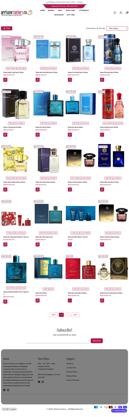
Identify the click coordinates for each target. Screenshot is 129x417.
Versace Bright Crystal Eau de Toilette (13, 72)
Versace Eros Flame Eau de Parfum (81, 269)
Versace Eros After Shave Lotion (48, 214)
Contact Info (71, 368)
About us (70, 363)
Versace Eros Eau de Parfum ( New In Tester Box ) (16, 269)
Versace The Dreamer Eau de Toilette (48, 159)
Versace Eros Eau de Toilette (48, 104)
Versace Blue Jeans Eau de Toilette (113, 49)
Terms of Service (73, 380)
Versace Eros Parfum (48, 269)
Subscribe (97, 341)
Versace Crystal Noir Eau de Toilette (81, 159)
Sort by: (102, 28)
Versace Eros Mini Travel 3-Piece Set (81, 214)
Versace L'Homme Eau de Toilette (16, 104)
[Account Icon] (121, 13)
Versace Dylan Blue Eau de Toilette (113, 159)
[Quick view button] (5, 80)
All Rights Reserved (75, 409)
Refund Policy (72, 376)
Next (75, 315)
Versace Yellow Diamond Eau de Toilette (16, 159)
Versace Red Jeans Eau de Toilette (113, 104)
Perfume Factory (60, 409)
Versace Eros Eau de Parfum (81, 104)
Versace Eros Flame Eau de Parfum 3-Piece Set (16, 214)
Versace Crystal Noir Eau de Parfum (113, 214)
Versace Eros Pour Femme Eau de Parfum (111, 293)
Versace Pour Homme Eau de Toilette (78, 72)
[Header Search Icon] (115, 13)
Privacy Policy (72, 372)
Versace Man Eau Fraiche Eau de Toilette (48, 49)
